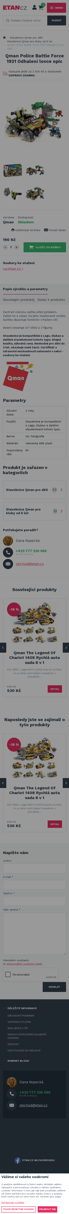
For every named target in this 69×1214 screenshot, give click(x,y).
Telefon (9, 893)
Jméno (7, 860)
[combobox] (25, 20)
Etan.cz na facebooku (38, 1160)
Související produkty (19, 300)
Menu (59, 7)
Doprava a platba (19, 1022)
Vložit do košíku (48, 247)
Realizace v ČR (18, 1028)
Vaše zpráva (11, 909)
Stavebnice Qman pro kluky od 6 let (29, 41)
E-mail (8, 876)
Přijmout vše (47, 1209)
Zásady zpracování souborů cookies (27, 1036)
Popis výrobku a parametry (25, 289)
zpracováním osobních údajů (24, 963)
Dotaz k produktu (51, 300)
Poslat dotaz (57, 230)
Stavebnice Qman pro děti (26, 37)
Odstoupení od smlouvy (24, 1050)
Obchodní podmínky (21, 1015)
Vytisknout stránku (27, 230)
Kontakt (13, 1044)
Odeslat (54, 987)
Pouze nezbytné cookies (18, 1209)
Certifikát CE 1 (13, 269)
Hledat (57, 20)
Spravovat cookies (12, 1202)
